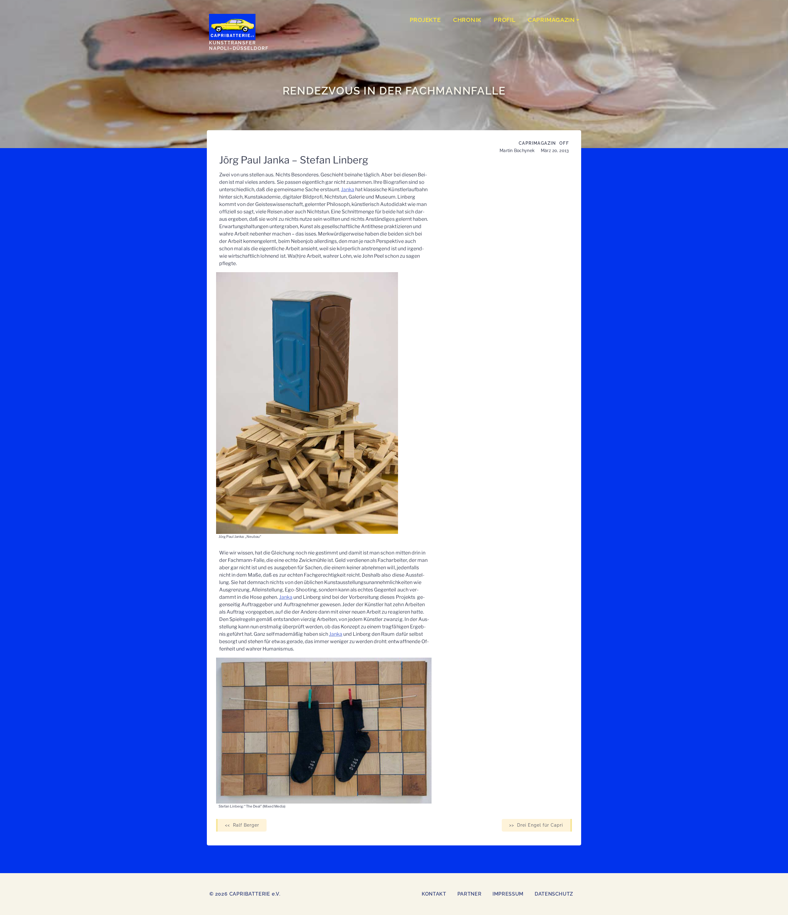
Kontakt (434, 894)
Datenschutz (554, 894)
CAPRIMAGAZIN (551, 19)
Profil (505, 19)
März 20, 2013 (555, 150)
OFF (564, 143)
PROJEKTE (425, 19)
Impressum (508, 894)
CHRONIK (467, 19)
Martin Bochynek (517, 150)
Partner (469, 894)
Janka (347, 189)
